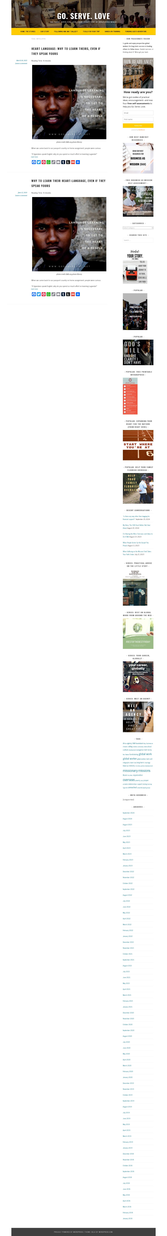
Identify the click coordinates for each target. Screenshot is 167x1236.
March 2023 (127, 853)
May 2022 (126, 912)
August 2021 (127, 965)
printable (125, 784)
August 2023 (127, 824)
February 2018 (128, 1212)
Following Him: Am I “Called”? (66, 31)
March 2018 (127, 1206)
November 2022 (128, 877)
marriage (147, 762)
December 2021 (128, 942)
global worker (130, 758)
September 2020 (128, 1030)
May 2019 (126, 1124)
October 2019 (127, 1094)
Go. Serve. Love (83, 15)
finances (127, 754)
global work (145, 753)
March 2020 (127, 1065)
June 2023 (126, 836)
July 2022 (126, 900)
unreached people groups (143, 788)
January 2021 (127, 1006)
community (140, 746)
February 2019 (128, 1141)
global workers (141, 758)
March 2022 (127, 924)
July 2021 (126, 971)
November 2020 (128, 1018)
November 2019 (128, 1088)
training (149, 784)
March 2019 (127, 1136)
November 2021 (128, 947)
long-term (140, 762)
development (132, 750)
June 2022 (126, 906)
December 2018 (128, 1153)
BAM (134, 743)
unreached (132, 787)
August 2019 (127, 1106)
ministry (132, 765)
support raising (142, 784)
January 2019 (127, 1147)
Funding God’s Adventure (135, 31)
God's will (149, 758)
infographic (126, 762)
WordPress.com (106, 1232)
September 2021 (128, 959)
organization (138, 774)
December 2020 (128, 1012)
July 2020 (126, 1041)
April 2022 (126, 918)
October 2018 (127, 1165)
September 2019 (128, 1100)
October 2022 (128, 883)
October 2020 (128, 1024)
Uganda (125, 787)
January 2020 (128, 1077)
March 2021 (127, 994)
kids (135, 763)
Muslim (125, 775)
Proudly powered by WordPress (68, 1232)
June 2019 (126, 1118)
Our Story (44, 31)
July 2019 (126, 1112)
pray (142, 780)
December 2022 (128, 871)
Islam (132, 762)
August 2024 (127, 818)
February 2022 (128, 930)
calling (130, 746)
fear (124, 754)
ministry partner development (144, 766)
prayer (146, 780)
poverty (137, 780)
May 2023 (126, 842)
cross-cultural (147, 746)
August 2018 (127, 1177)
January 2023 (128, 865)
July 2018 (126, 1183)
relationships (132, 783)
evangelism (140, 749)
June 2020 (126, 1047)
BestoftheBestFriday (141, 743)
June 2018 (126, 1188)
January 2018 (127, 1218)
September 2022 (128, 889)
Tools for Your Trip (91, 31)
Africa (125, 743)
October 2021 (127, 953)
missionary (130, 770)
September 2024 (128, 812)
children (135, 746)
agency (129, 743)
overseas (129, 779)
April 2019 (126, 1130)
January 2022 (128, 936)
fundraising (134, 754)
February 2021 (128, 1000)
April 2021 (126, 989)
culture (125, 749)
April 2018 (126, 1200)
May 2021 (126, 983)
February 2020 (128, 1071)
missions (144, 770)
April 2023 (126, 847)
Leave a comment (21, 63)
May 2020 (126, 1053)
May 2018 (126, 1194)
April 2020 (126, 1059)
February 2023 (128, 859)
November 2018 (128, 1159)
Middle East (125, 766)
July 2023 (126, 830)
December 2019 (128, 1083)
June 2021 (126, 977)
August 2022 (127, 894)
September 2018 (128, 1171)
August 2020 (127, 1036)
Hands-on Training (112, 31)
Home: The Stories (28, 31)
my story (130, 775)
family (150, 750)
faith (145, 749)
